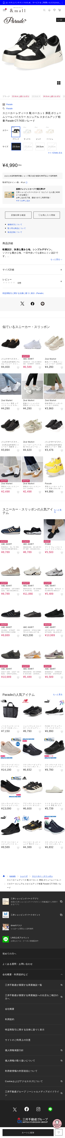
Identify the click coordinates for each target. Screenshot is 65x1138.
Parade (9, 104)
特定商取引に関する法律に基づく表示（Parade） (24, 293)
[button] (32, 54)
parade (12, 876)
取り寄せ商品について (17, 228)
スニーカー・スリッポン (42, 876)
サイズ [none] (5, 146)
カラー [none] (5, 130)
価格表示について (15, 224)
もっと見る (55, 259)
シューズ (24, 876)
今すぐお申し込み (23, 201)
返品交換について (15, 232)
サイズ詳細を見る (55, 153)
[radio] (15, 133)
